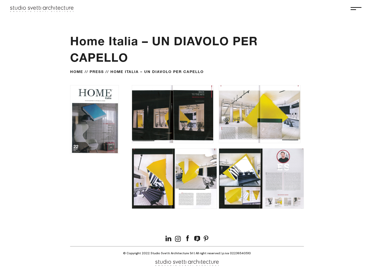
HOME (76, 71)
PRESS (97, 71)
